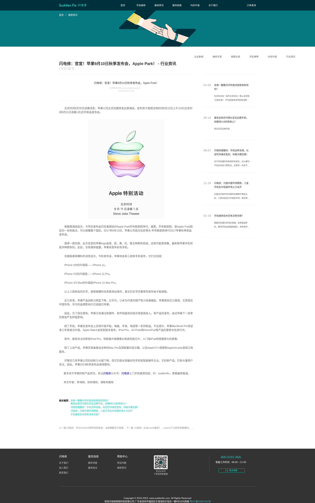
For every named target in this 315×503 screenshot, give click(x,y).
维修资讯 (159, 5)
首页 (123, 5)
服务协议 (92, 468)
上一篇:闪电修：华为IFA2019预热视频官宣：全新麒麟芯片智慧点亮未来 (96, 427)
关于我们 (213, 5)
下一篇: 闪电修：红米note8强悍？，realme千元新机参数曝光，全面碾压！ (164, 427)
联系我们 (63, 472)
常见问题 (121, 463)
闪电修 (107, 373)
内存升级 (195, 5)
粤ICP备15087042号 (200, 501)
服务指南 (177, 5)
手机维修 (141, 5)
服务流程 (92, 463)
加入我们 (63, 468)
